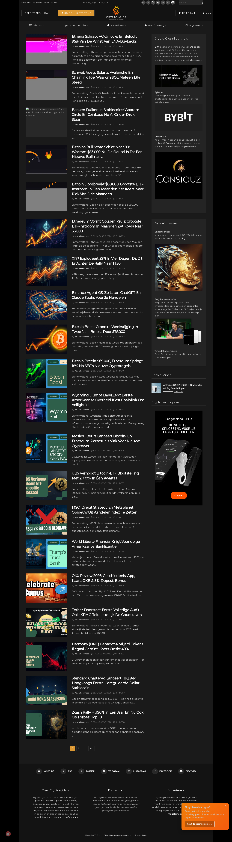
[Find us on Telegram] (158, 2)
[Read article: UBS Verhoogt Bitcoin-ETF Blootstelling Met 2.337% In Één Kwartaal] (46, 485)
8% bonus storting (77, 13)
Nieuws (37, 25)
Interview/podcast (41, 2)
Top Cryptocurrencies (74, 25)
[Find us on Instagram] (163, 2)
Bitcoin (164, 354)
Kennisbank (117, 25)
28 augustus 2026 (101, 161)
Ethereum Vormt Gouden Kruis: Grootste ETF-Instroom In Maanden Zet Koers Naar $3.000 (107, 226)
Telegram (188, 13)
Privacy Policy (141, 835)
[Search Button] (201, 2)
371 (122, 161)
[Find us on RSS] (148, 2)
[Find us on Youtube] (143, 2)
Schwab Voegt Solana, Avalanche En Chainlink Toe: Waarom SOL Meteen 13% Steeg (106, 77)
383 (122, 654)
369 (123, 87)
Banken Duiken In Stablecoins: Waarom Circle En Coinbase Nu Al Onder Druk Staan (105, 115)
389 (123, 693)
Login (208, 13)
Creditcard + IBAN (37, 13)
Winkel (54, 2)
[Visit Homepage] (116, 13)
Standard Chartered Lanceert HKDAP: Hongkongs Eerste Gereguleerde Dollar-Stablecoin (106, 683)
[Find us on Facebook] (168, 2)
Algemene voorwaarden (122, 835)
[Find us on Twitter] (153, 2)
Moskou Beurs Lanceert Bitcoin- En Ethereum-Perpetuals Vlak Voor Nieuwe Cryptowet (106, 441)
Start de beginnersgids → (199, 824)
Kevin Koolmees (82, 46)
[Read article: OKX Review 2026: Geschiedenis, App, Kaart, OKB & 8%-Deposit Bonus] (46, 588)
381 (122, 551)
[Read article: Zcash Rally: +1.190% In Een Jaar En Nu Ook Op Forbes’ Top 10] (46, 725)
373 (123, 517)
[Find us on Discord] (173, 2)
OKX (157, 47)
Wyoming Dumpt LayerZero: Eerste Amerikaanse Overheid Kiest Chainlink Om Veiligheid (108, 400)
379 (123, 236)
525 (122, 585)
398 (123, 268)
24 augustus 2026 (101, 236)
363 (123, 46)
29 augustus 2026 (101, 46)
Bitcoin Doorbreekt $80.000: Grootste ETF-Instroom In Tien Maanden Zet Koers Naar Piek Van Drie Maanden (108, 189)
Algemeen (195, 25)
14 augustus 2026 (101, 654)
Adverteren (26, 2)
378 (123, 371)
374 (122, 450)
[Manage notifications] (8, 833)
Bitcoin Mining (156, 25)
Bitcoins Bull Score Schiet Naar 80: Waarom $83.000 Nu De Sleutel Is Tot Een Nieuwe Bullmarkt (107, 152)
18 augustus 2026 (101, 450)
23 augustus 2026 (101, 302)
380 (123, 336)
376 (123, 410)
